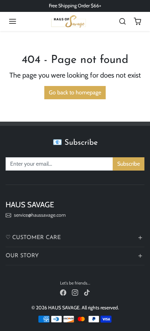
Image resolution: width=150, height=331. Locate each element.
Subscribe (128, 163)
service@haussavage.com (40, 215)
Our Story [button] (22, 256)
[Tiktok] (87, 292)
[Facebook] (63, 292)
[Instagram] (75, 292)
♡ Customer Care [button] (33, 237)
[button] (12, 21)
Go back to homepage (75, 92)
